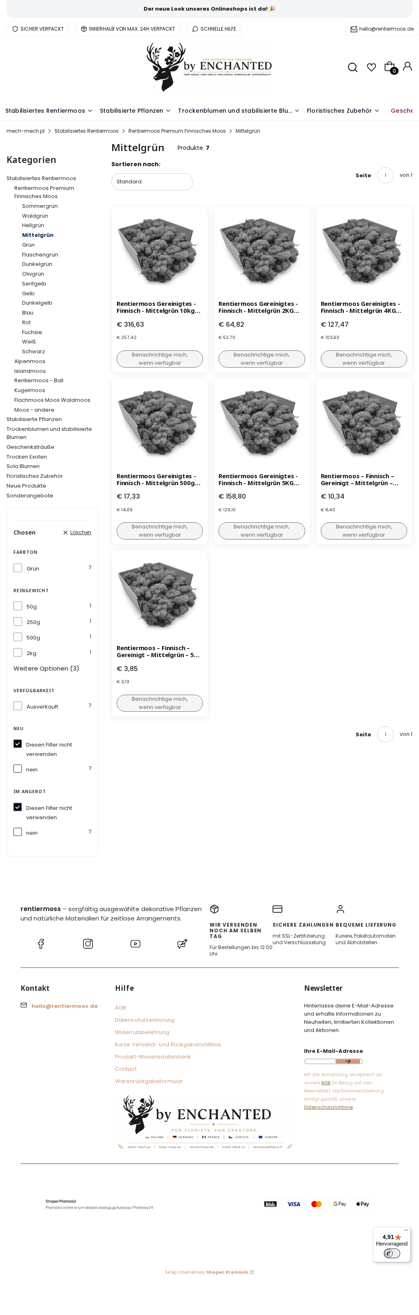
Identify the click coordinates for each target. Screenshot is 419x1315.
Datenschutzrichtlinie (328, 1107)
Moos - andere (34, 410)
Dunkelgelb (37, 303)
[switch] (392, 1253)
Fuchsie (32, 332)
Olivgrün (33, 274)
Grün (28, 245)
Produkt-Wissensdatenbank (153, 1057)
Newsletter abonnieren (348, 1061)
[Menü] (406, 1232)
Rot (26, 322)
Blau (28, 312)
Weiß (29, 341)
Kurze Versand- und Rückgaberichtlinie (168, 1044)
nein (32, 769)
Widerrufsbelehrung (142, 1032)
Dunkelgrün (37, 264)
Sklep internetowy (206, 1272)
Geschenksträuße (30, 447)
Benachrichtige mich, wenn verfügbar (160, 359)
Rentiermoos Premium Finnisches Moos (177, 130)
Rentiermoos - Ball (38, 380)
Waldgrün (35, 216)
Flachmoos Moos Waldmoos (52, 400)
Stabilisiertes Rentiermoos (86, 130)
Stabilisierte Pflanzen (34, 419)
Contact (126, 1069)
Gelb (28, 293)
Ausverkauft (42, 707)
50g (32, 607)
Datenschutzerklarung (145, 1020)
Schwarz (33, 351)
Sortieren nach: (135, 164)
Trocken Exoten (27, 457)
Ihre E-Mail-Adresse (333, 1051)
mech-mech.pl (26, 130)
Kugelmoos (29, 390)
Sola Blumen (23, 466)
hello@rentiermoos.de (386, 28)
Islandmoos (30, 371)
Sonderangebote (30, 495)
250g (33, 622)
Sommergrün (40, 206)
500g (33, 638)
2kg (31, 653)
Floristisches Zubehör (35, 476)
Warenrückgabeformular (149, 1081)
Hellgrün (33, 225)
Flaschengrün (40, 255)
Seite (363, 175)
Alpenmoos (29, 361)
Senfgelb (34, 284)
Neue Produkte (26, 486)
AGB (120, 1008)
